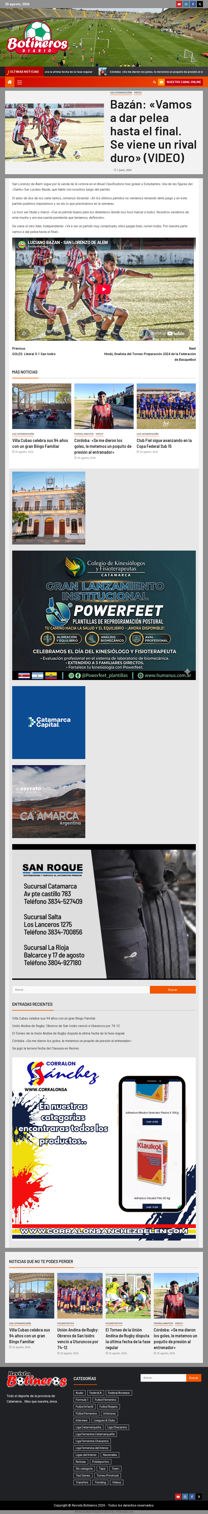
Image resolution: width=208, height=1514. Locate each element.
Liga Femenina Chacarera (92, 1441)
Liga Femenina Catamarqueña (95, 1434)
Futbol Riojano (109, 1406)
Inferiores (109, 1413)
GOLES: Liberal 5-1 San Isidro (34, 351)
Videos (138, 93)
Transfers (82, 1482)
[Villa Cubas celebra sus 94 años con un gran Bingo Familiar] (41, 406)
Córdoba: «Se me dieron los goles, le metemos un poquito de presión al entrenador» (102, 446)
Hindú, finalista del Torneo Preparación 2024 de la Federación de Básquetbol (150, 354)
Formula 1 (82, 1399)
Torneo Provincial (107, 1475)
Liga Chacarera (117, 1427)
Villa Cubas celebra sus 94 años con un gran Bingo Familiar (53, 1018)
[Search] (154, 82)
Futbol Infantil (84, 1406)
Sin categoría (84, 1468)
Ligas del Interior (86, 1454)
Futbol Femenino (105, 1399)
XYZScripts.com (124, 1512)
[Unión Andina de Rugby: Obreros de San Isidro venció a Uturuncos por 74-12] (79, 1296)
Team (115, 1468)
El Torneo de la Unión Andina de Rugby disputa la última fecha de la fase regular (68, 1033)
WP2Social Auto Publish (88, 1512)
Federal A (96, 1392)
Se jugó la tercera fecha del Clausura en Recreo (158, 71)
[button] (19, 82)
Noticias (81, 1461)
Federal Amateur (84, 434)
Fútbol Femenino (86, 1413)
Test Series (83, 1475)
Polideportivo (65, 1323)
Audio (79, 1392)
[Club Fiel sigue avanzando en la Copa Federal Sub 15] (166, 406)
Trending (100, 1482)
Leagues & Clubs (104, 1420)
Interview (82, 1420)
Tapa (102, 1468)
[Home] (10, 82)
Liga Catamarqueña (121, 93)
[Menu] (19, 82)
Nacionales (110, 1454)
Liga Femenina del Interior (92, 1448)
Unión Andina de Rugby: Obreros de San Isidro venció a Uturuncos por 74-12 (66, 1026)
